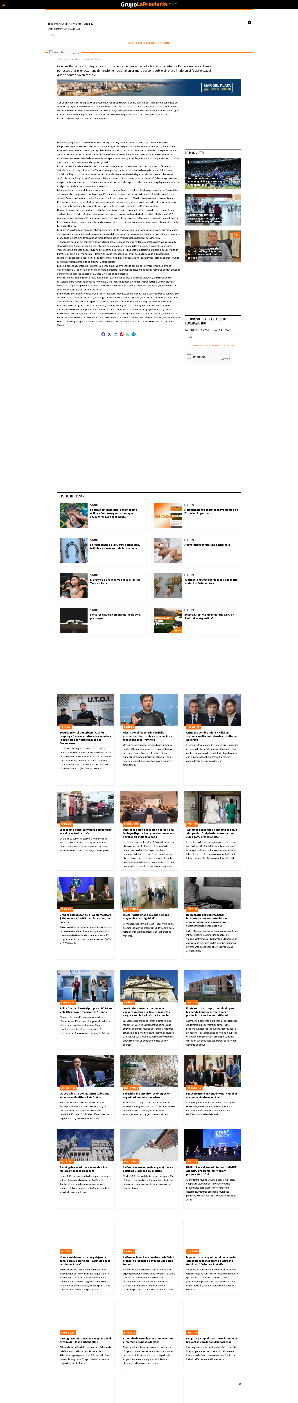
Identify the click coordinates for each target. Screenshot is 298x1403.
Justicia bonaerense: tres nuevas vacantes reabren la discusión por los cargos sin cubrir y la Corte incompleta (147, 1012)
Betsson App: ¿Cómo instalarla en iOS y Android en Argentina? (209, 616)
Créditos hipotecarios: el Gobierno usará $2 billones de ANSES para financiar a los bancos (85, 918)
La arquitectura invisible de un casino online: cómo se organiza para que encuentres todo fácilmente (113, 513)
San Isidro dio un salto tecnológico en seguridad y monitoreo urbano (146, 1095)
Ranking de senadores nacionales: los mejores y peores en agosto (83, 1169)
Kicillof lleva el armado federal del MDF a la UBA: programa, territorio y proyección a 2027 (211, 1171)
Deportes (129, 1332)
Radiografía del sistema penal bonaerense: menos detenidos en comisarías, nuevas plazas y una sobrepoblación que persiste (207, 920)
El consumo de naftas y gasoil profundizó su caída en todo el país (86, 831)
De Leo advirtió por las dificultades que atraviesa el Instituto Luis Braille (84, 1095)
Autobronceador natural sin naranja (207, 544)
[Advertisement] (120, 127)
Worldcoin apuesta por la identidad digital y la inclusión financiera (211, 581)
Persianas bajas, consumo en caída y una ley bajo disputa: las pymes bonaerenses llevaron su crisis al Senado (148, 833)
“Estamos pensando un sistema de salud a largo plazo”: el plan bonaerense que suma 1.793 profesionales (211, 833)
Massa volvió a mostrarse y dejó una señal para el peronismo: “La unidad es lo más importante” (85, 1261)
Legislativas (131, 824)
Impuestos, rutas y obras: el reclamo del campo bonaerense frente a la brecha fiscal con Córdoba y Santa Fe (211, 1261)
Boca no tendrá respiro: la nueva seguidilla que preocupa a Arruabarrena (205, 181)
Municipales (131, 909)
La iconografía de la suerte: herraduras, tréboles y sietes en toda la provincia (115, 546)
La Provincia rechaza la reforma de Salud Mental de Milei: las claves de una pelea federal (148, 1261)
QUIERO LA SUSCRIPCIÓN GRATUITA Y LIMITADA (213, 345)
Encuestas (193, 726)
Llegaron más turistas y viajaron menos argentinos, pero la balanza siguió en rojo (204, 218)
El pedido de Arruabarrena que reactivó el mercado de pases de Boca (148, 1340)
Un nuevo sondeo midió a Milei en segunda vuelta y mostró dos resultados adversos (211, 736)
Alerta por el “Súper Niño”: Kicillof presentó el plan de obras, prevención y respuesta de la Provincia (147, 736)
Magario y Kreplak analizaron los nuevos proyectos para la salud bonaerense (212, 1340)
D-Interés (95, 505)
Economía (66, 824)
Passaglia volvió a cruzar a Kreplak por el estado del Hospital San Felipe (85, 1340)
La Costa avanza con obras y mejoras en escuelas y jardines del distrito (148, 1169)
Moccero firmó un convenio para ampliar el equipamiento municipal (211, 1095)
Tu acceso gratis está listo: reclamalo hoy (206, 321)
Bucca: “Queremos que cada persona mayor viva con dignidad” (146, 916)
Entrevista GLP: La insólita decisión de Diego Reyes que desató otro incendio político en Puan (204, 252)
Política (65, 726)
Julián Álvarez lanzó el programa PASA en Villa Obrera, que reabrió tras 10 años (86, 1010)
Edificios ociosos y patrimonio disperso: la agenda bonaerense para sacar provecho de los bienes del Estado (211, 1012)
